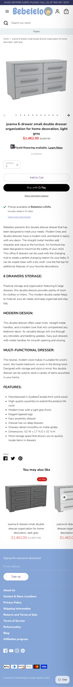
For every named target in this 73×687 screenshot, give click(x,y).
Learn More (55, 148)
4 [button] (28, 115)
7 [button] (40, 115)
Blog (6, 633)
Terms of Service (14, 621)
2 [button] (20, 115)
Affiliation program (15, 639)
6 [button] (36, 115)
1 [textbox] (6, 166)
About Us (9, 590)
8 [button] (44, 115)
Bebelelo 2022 (43, 677)
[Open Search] (6, 22)
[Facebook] (5, 650)
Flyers (36, 31)
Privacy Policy (12, 602)
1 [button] (16, 115)
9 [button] (49, 115)
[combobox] (11, 164)
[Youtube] (11, 650)
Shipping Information (17, 609)
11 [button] (57, 115)
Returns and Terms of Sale (20, 615)
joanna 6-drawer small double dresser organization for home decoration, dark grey (26, 528)
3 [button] (24, 115)
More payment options (37, 195)
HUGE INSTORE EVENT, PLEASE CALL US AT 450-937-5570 (36, 2)
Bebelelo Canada (27, 677)
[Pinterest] (23, 650)
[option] (36, 31)
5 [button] (32, 115)
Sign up (16, 576)
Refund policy (12, 627)
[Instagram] (17, 650)
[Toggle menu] (7, 11)
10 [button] (53, 115)
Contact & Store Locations (19, 596)
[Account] (57, 10)
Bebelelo (38, 153)
